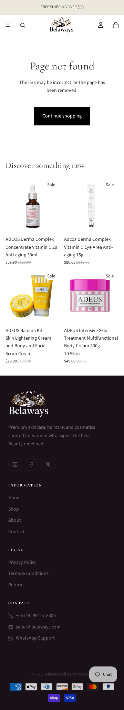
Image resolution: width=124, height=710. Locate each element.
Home (14, 497)
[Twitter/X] (47, 464)
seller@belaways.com (38, 627)
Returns (16, 584)
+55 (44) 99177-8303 (36, 615)
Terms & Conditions (28, 573)
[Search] (22, 25)
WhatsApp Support (35, 638)
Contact (16, 531)
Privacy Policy (22, 562)
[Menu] (8, 25)
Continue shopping (62, 116)
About (14, 520)
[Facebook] (31, 464)
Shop (13, 509)
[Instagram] (14, 464)
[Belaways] (62, 403)
